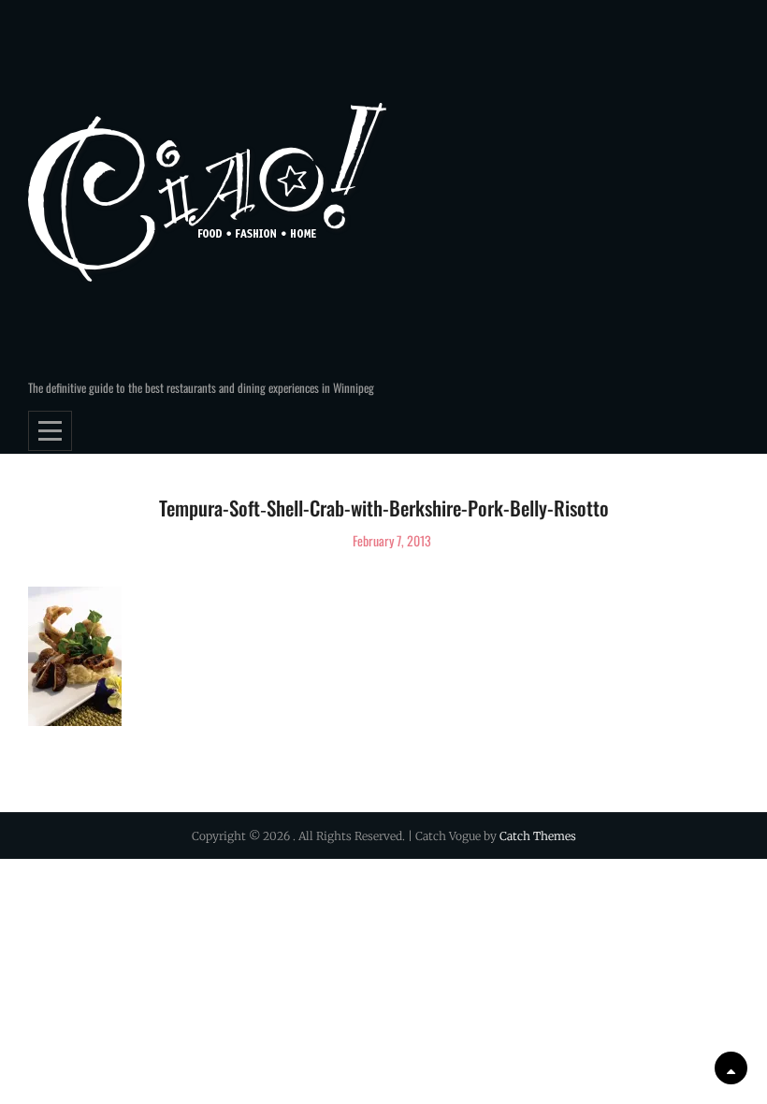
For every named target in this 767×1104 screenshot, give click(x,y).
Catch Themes (537, 836)
